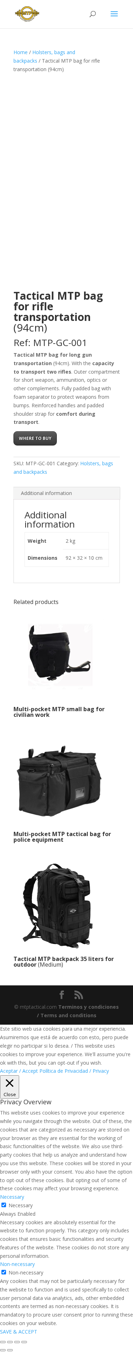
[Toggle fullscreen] (10, 1342)
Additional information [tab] (46, 493)
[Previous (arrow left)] (3, 1350)
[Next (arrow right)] (10, 1350)
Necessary (21, 1205)
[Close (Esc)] (24, 1342)
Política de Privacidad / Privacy (74, 1070)
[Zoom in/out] (3, 1342)
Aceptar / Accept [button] (19, 1070)
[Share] (17, 1342)
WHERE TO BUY (35, 438)
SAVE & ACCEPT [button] (18, 1331)
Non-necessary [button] (17, 1264)
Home (20, 52)
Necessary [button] (12, 1196)
